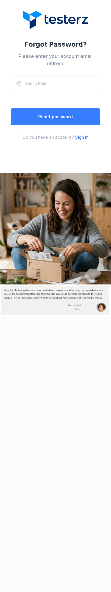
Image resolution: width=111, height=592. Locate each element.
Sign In (82, 137)
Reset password (55, 116)
